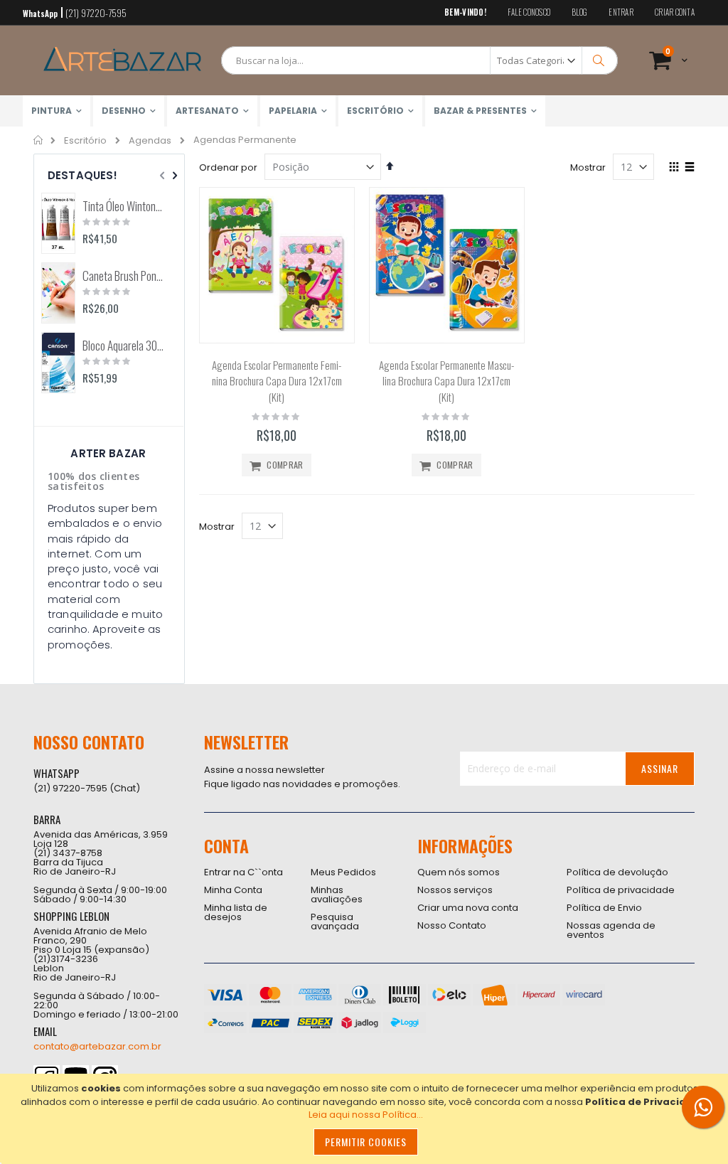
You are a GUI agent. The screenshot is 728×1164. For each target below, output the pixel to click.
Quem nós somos (458, 872)
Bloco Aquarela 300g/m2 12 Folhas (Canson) (123, 345)
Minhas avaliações (337, 894)
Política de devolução (617, 872)
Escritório (85, 140)
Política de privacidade (621, 890)
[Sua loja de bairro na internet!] (122, 60)
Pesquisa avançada (335, 921)
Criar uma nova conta (467, 907)
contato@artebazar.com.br (97, 1046)
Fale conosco (529, 12)
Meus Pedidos (343, 872)
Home (38, 140)
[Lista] (689, 168)
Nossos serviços (455, 890)
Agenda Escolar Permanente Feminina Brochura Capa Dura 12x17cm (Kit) (277, 381)
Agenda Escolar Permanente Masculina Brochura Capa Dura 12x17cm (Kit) (446, 381)
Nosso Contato (451, 925)
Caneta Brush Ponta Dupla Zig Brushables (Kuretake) (123, 275)
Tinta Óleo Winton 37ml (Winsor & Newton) (123, 206)
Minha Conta (233, 890)
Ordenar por (228, 167)
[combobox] (419, 60)
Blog (579, 12)
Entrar (621, 12)
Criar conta (675, 12)
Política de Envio (604, 907)
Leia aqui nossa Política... (366, 1114)
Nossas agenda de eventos (611, 930)
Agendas (150, 140)
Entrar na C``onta (243, 872)
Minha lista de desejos (235, 912)
